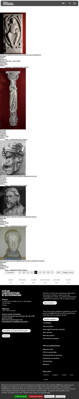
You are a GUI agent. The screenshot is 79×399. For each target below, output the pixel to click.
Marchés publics (49, 335)
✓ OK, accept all (20, 396)
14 (40, 272)
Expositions (22, 280)
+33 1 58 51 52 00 (8, 311)
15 (44, 272)
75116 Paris (6, 303)
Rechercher (69, 3)
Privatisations (47, 361)
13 (36, 272)
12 (32, 272)
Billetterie (57, 280)
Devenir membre (50, 319)
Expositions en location (51, 358)
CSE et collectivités (50, 352)
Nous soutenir (49, 303)
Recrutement (47, 332)
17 (52, 272)
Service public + (48, 326)
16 (48, 272)
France (4, 305)
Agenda (10, 280)
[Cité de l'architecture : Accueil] (11, 296)
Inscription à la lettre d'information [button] (15, 331)
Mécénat (46, 364)
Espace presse (48, 349)
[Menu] (74, 3)
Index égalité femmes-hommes (54, 329)
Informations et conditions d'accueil (14, 322)
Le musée (33, 280)
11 (28, 272)
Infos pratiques (45, 280)
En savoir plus (60, 396)
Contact (68, 280)
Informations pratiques (51, 338)
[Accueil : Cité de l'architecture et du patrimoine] (32, 3)
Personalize (49, 396)
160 (58, 272)
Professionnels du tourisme (52, 355)
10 (24, 272)
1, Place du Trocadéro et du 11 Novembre (17, 301)
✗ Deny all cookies (35, 396)
